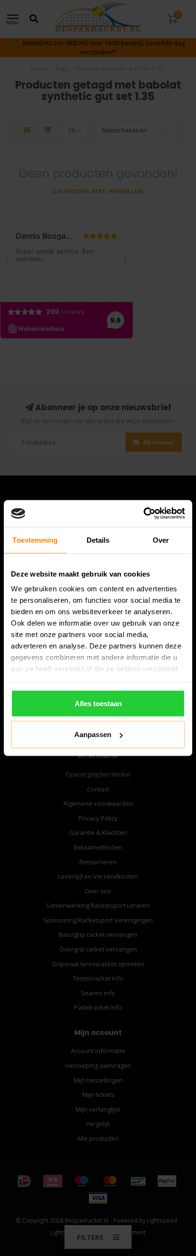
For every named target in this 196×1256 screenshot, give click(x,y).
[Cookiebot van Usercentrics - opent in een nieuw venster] (143, 513)
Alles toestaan (98, 703)
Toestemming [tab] (35, 540)
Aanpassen (92, 734)
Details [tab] (98, 540)
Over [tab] (161, 540)
